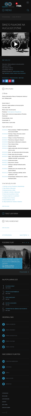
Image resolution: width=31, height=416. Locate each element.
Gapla (7, 372)
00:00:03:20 (5, 133)
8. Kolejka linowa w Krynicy (8, 197)
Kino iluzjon (9, 378)
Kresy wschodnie (22, 73)
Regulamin (4, 396)
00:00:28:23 (5, 160)
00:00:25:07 (5, 156)
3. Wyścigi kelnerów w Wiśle (8, 190)
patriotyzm (7, 73)
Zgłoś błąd (21, 77)
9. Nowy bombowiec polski (8, 199)
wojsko (11, 73)
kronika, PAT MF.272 (16, 16)
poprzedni (7, 235)
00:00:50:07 (5, 168)
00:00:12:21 (5, 146)
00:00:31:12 (5, 162)
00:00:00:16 (5, 129)
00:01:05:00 (5, 176)
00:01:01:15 (5, 172)
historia (22, 71)
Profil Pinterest (10, 330)
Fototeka (8, 367)
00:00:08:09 (5, 142)
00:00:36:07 (5, 164)
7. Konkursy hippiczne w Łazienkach (10, 196)
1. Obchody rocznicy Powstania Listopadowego (13, 186)
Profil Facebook (10, 324)
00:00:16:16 (5, 148)
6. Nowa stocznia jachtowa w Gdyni (10, 194)
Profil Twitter (10, 347)
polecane (23, 272)
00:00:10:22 (5, 144)
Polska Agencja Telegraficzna (14, 112)
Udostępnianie (5, 398)
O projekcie (5, 393)
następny (24, 235)
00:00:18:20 (5, 152)
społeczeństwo (16, 71)
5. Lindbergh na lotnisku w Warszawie (11, 192)
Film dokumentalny (6, 16)
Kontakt (4, 401)
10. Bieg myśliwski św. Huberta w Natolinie (12, 201)
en (27, 2)
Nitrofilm (8, 384)
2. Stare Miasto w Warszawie (9, 188)
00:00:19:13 (5, 154)
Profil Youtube (10, 341)
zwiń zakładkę (5, 206)
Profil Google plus (11, 335)
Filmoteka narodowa (12, 361)
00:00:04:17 (5, 137)
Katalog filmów (6, 407)
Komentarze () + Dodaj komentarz (10, 77)
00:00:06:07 (5, 140)
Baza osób (4, 404)
